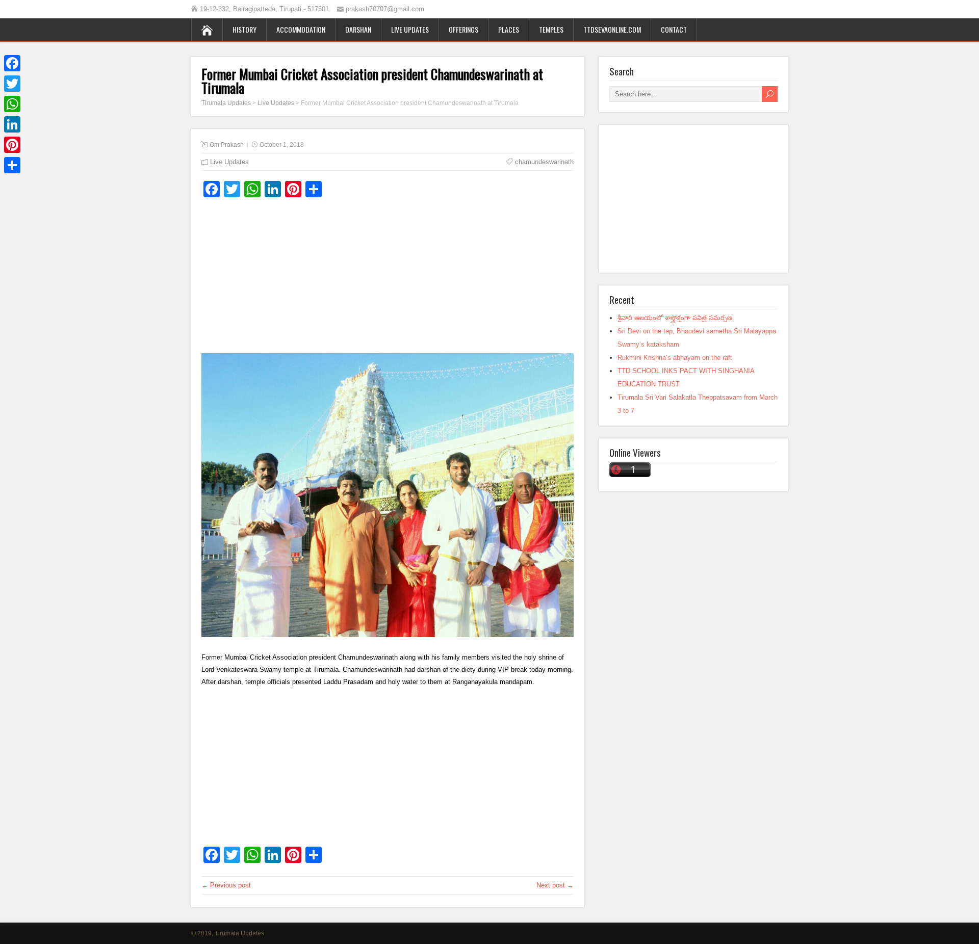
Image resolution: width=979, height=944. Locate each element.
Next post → (555, 885)
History (244, 29)
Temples (551, 29)
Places (508, 29)
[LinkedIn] (12, 124)
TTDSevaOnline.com (612, 29)
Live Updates (410, 29)
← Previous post (226, 885)
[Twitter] (12, 83)
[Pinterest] (12, 145)
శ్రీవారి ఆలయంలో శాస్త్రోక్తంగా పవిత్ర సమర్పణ (675, 318)
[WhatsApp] (12, 104)
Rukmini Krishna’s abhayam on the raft (674, 357)
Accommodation (300, 29)
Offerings (463, 29)
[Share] (12, 165)
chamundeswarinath (544, 162)
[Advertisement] (387, 279)
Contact (674, 29)
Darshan (358, 29)
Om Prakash (227, 144)
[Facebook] (12, 63)
